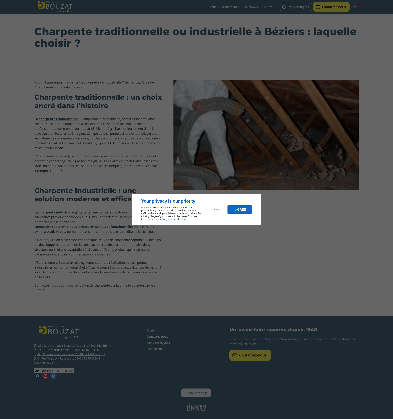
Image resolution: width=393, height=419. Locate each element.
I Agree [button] (239, 209)
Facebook (178, 219)
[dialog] (196, 209)
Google (165, 219)
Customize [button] (216, 209)
